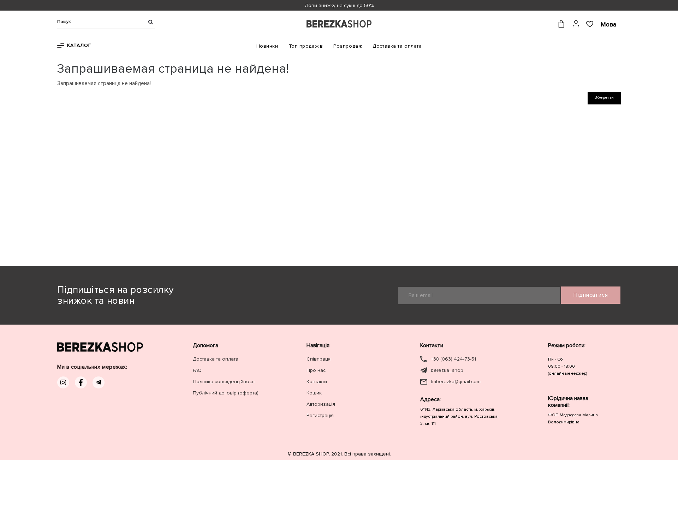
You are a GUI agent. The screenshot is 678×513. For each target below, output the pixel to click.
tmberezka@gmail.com (456, 382)
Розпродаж (347, 46)
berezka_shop (447, 370)
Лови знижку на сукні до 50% (339, 5)
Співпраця (319, 359)
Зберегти (604, 97)
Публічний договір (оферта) (225, 393)
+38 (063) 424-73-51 (453, 359)
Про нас (316, 370)
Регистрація (320, 415)
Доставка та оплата (397, 46)
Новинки (267, 46)
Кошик (314, 393)
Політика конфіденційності (224, 382)
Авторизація (321, 404)
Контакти (317, 382)
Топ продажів (306, 46)
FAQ (197, 370)
